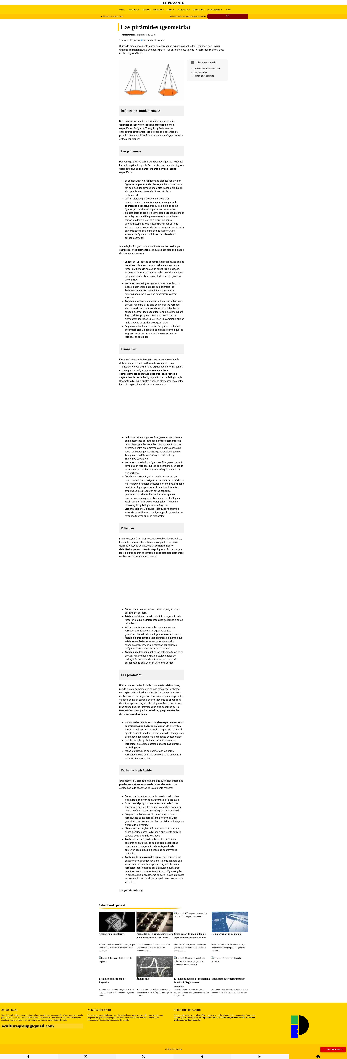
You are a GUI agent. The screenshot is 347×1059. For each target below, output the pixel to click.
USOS (228, 9)
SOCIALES (157, 9)
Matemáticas (128, 35)
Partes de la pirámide (204, 76)
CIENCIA (145, 9)
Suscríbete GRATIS (334, 1049)
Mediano (148, 40)
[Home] (318, 1058)
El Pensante (173, 2)
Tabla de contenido (205, 62)
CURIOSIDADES (213, 9)
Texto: (122, 40)
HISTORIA (133, 9)
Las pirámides (200, 72)
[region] (207, 105)
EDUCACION (198, 9)
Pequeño (135, 40)
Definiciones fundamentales (207, 68)
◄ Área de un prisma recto (111, 16)
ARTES (169, 9)
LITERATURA (182, 9)
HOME (122, 9)
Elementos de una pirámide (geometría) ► (188, 16)
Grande (160, 40)
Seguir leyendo (60, 1020)
